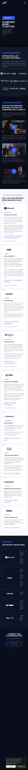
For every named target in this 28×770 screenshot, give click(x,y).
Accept (10, 766)
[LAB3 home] (4, 2)
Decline (21, 766)
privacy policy (9, 763)
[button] (14, 127)
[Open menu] (24, 2)
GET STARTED (14, 643)
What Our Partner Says (11, 241)
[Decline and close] (25, 759)
